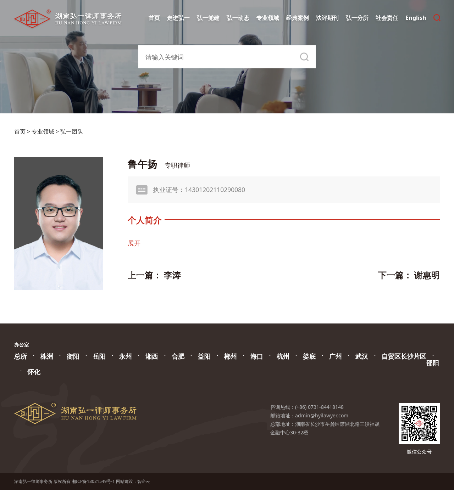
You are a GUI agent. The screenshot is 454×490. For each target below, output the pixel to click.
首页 (154, 18)
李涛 (172, 275)
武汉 (361, 356)
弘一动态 (238, 18)
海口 (256, 356)
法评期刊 (327, 18)
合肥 (178, 356)
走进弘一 (178, 18)
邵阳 (432, 363)
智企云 (143, 481)
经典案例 (297, 18)
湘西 (151, 356)
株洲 (46, 356)
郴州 (230, 356)
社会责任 (387, 18)
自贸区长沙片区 (404, 356)
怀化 (34, 371)
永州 (125, 356)
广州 (335, 356)
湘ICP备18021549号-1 (93, 481)
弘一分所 (357, 18)
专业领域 (267, 18)
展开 (134, 243)
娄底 (309, 356)
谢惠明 (427, 275)
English (415, 18)
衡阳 (73, 356)
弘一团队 (71, 131)
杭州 (283, 356)
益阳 (204, 356)
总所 (20, 356)
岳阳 (99, 356)
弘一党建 (208, 18)
